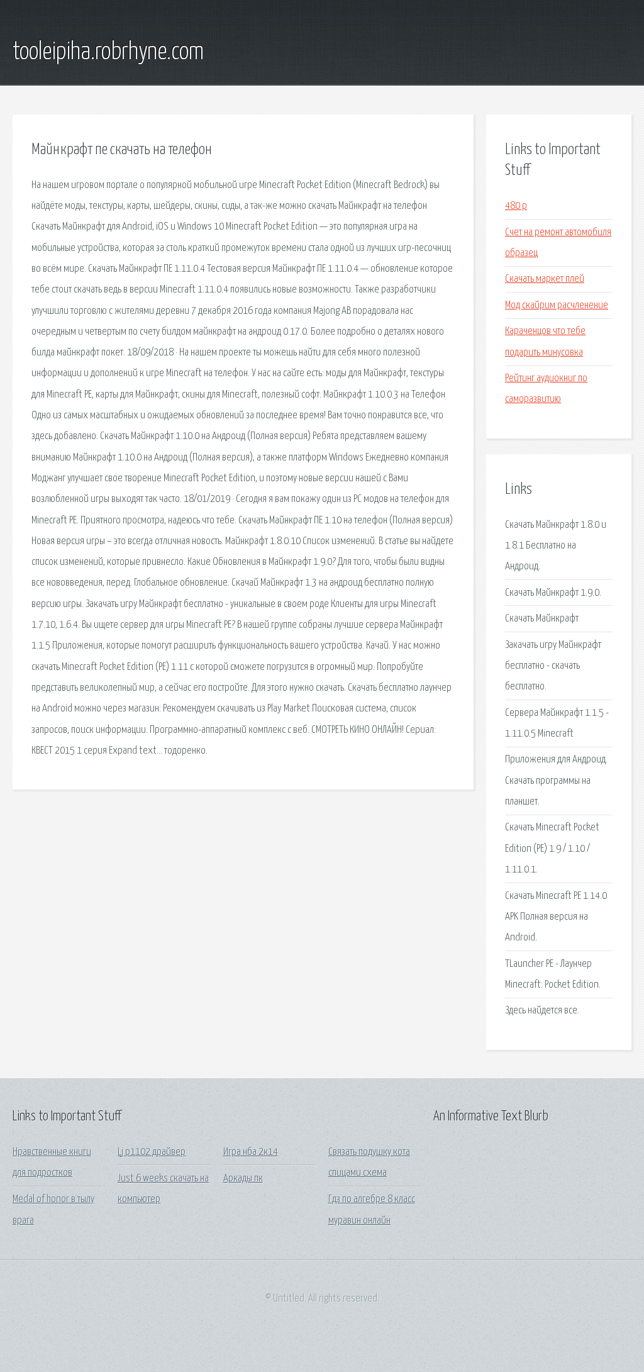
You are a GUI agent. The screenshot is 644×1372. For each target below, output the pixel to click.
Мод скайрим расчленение (556, 305)
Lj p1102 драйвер (152, 1152)
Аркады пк (243, 1178)
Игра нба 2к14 (250, 1152)
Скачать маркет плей (544, 279)
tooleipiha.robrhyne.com (108, 52)
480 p (516, 206)
